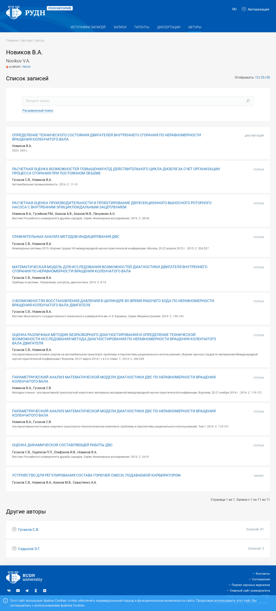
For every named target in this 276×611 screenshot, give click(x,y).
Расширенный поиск (37, 110)
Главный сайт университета (250, 590)
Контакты (263, 573)
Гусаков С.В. (28, 530)
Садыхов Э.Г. (29, 549)
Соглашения (261, 579)
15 (257, 77)
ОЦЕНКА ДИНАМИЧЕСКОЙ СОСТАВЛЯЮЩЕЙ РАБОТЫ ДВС (62, 445)
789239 (26, 66)
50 (268, 77)
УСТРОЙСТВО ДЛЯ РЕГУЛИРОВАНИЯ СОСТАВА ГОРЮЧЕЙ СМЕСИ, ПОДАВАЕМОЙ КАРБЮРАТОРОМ (96, 475)
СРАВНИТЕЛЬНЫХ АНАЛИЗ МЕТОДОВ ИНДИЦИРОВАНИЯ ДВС (65, 237)
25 (262, 77)
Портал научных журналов (251, 585)
